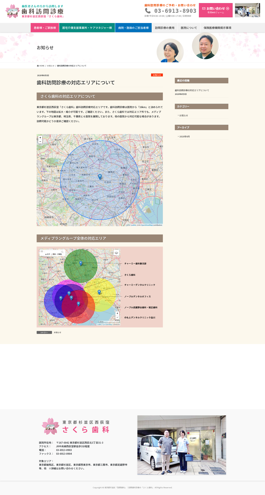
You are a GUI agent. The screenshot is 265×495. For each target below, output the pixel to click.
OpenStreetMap (147, 225)
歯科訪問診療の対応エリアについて (192, 90)
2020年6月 (184, 136)
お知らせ (157, 74)
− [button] (40, 141)
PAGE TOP (256, 477)
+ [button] (40, 137)
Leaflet (133, 225)
